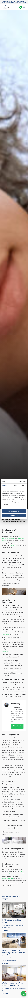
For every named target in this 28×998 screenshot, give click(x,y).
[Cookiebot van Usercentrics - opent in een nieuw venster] (19, 481)
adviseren (17, 883)
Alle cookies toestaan (14, 511)
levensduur (5, 634)
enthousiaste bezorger (20, 2)
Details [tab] (14, 485)
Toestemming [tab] (5, 485)
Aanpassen (13, 515)
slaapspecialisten (7, 878)
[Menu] (24, 7)
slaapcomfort (6, 651)
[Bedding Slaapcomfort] (5, 7)
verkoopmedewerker (7, 2)
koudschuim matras (8, 538)
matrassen (13, 545)
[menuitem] (24, 7)
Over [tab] (23, 485)
